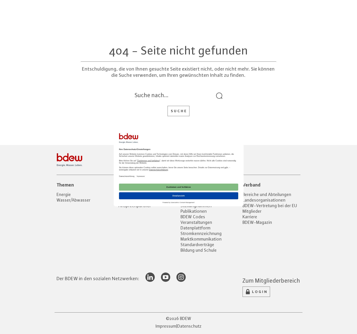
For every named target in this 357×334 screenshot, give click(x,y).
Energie (64, 194)
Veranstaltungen (196, 222)
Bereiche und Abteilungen (267, 194)
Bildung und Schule (199, 250)
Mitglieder (252, 211)
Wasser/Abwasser (73, 200)
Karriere (250, 216)
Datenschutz (189, 326)
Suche (179, 111)
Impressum (166, 326)
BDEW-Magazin (257, 222)
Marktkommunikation (201, 239)
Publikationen (194, 211)
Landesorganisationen (264, 200)
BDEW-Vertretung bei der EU (270, 205)
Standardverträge (197, 244)
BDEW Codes (193, 216)
